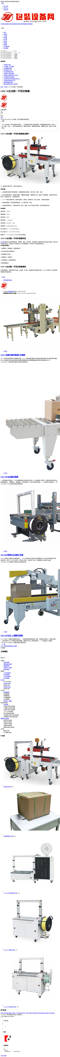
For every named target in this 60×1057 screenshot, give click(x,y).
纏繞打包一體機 (8, 701)
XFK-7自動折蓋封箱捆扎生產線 (13, 355)
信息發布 (6, 9)
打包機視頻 (6, 46)
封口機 (5, 39)
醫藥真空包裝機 (5, 718)
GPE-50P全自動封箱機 (9, 477)
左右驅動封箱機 (8, 68)
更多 (2, 117)
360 (16, 56)
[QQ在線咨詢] (5, 1048)
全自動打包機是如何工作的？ (11, 75)
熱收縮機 (6, 704)
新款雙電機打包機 (8, 836)
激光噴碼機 (6, 674)
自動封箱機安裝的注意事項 (11, 84)
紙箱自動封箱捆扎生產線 (9, 1013)
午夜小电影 (3, 1055)
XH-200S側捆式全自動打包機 (12, 555)
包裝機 (5, 34)
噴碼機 (5, 44)
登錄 (2, 3)
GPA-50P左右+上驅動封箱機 (12, 635)
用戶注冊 (6, 6)
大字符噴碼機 (7, 676)
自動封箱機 (6, 662)
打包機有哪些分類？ (9, 71)
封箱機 (5, 37)
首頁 (5, 32)
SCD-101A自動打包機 (9, 950)
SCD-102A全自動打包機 (10, 1006)
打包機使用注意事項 (9, 77)
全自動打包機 (7, 64)
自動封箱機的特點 (8, 82)
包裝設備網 (10, 291)
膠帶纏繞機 (6, 692)
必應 (16, 54)
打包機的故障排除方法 (9, 80)
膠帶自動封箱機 (8, 280)
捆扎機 (5, 41)
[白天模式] (6, 1027)
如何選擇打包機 (8, 70)
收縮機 (30, 1013)
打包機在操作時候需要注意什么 (12, 78)
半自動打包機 (7, 687)
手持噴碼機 (6, 678)
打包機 (5, 36)
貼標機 (5, 43)
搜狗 (16, 58)
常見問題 (6, 48)
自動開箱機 (6, 666)
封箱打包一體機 (8, 667)
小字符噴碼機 (7, 673)
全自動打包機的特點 (9, 73)
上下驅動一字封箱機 (9, 66)
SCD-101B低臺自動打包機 (10, 893)
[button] (29, 3)
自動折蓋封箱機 (8, 664)
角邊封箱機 (6, 669)
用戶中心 (6, 8)
